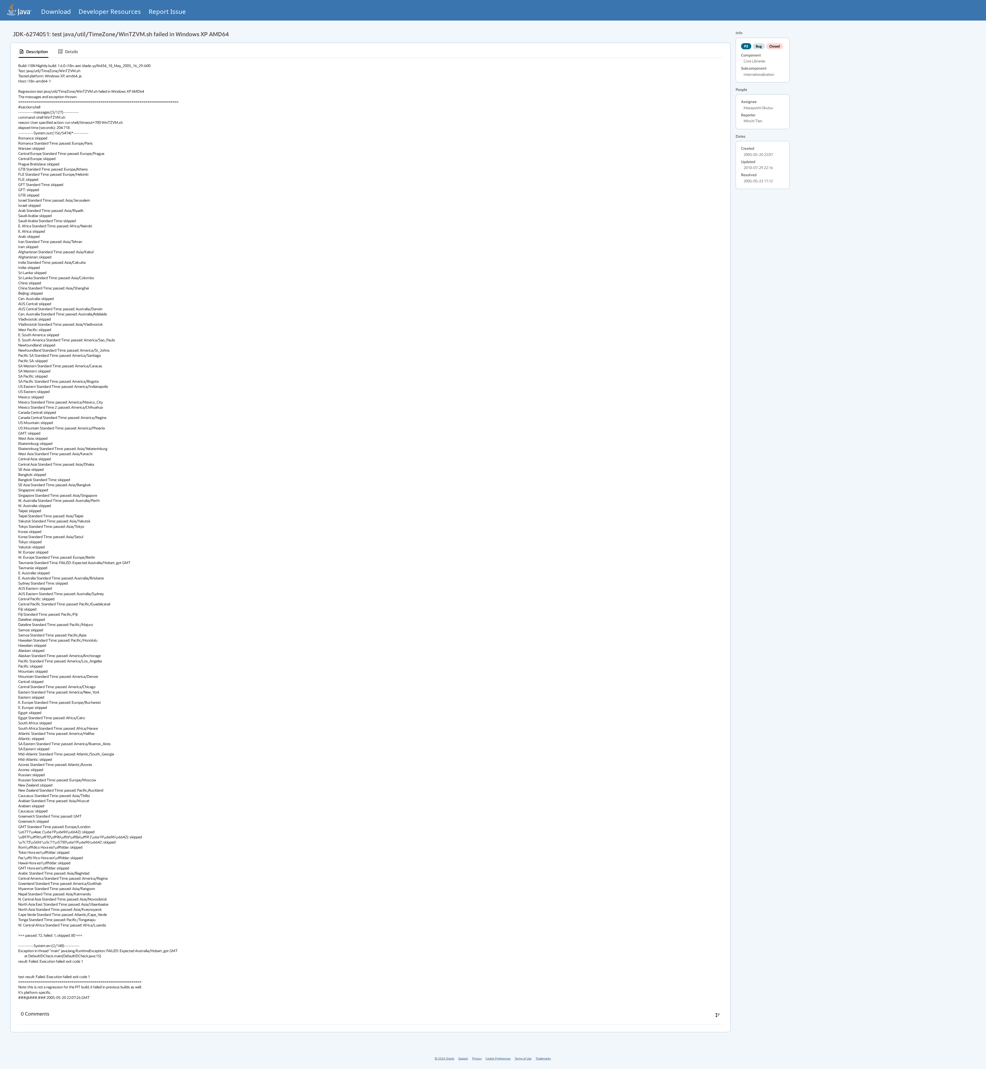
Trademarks (543, 1058)
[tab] (33, 51)
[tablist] (370, 51)
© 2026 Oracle (444, 1058)
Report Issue (167, 11)
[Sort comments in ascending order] (718, 1015)
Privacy (477, 1058)
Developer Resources (110, 11)
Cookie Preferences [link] (498, 1058)
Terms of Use (523, 1058)
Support (463, 1058)
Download (56, 11)
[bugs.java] (19, 9)
